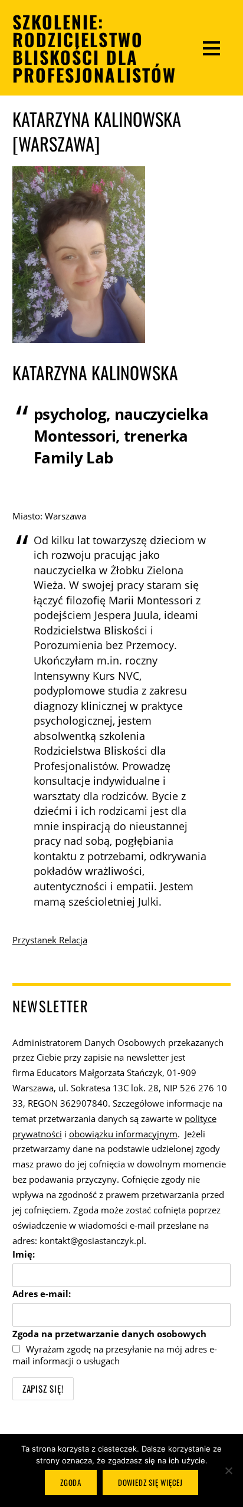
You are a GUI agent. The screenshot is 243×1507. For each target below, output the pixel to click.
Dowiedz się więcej (150, 1482)
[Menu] (211, 47)
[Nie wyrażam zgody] (228, 1470)
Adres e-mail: (41, 1293)
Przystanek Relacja (49, 940)
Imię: (23, 1254)
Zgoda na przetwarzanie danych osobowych (109, 1334)
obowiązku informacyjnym (123, 1134)
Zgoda (70, 1482)
